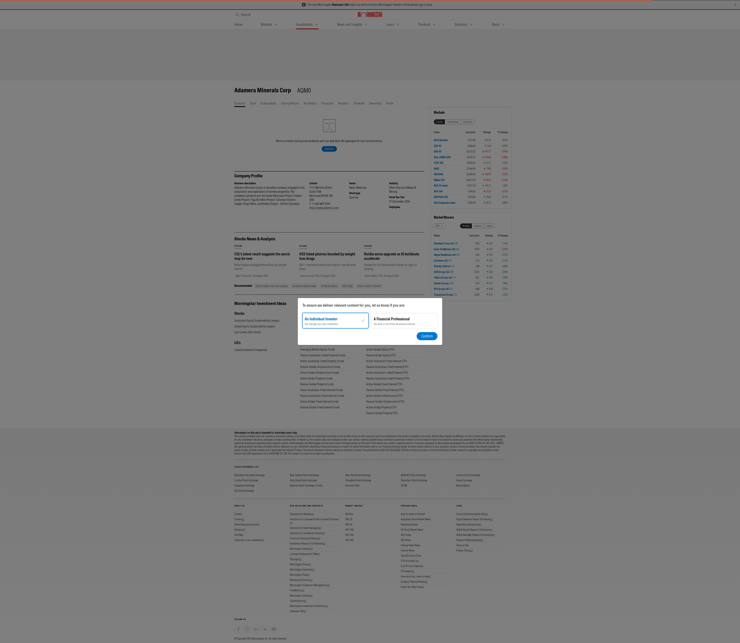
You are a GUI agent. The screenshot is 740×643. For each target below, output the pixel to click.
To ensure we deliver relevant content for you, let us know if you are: (354, 305)
